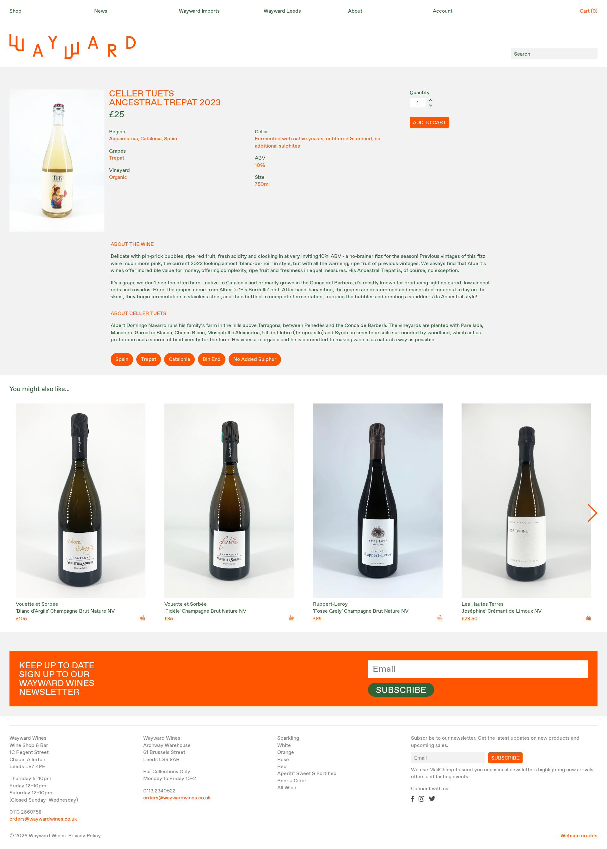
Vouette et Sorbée (37, 604)
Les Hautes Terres (483, 604)
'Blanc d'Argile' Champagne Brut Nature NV (65, 611)
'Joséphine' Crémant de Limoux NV (502, 611)
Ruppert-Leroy (330, 604)
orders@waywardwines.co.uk (43, 819)
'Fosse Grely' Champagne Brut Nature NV (360, 611)
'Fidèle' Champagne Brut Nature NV (205, 611)
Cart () (589, 11)
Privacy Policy (84, 836)
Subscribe (401, 690)
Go (591, 54)
